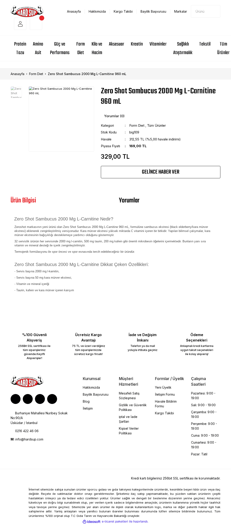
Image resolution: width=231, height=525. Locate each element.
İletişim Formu (165, 394)
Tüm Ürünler (156, 125)
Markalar (180, 11)
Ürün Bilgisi (23, 200)
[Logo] (27, 11)
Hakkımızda (97, 11)
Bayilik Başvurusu (153, 11)
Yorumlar (129, 200)
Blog (86, 401)
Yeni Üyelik (163, 387)
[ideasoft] (92, 521)
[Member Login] (20, 24)
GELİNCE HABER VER (160, 172)
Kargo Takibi (123, 11)
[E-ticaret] (115, 521)
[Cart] (36, 24)
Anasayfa (74, 11)
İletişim (88, 408)
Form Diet (136, 125)
